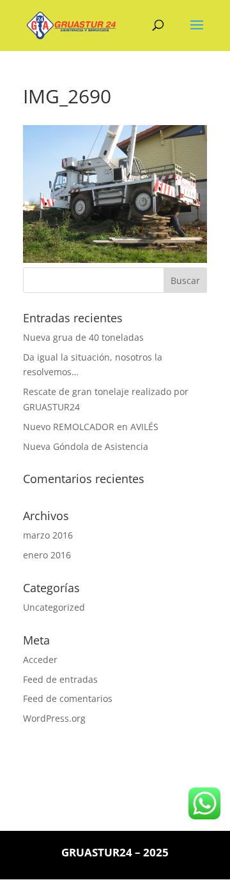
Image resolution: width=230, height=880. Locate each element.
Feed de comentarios (67, 698)
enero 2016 (47, 555)
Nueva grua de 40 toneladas (83, 337)
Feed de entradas (60, 679)
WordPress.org (54, 718)
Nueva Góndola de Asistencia (85, 446)
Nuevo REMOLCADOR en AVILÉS (90, 427)
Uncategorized (54, 607)
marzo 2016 (48, 535)
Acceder (40, 659)
